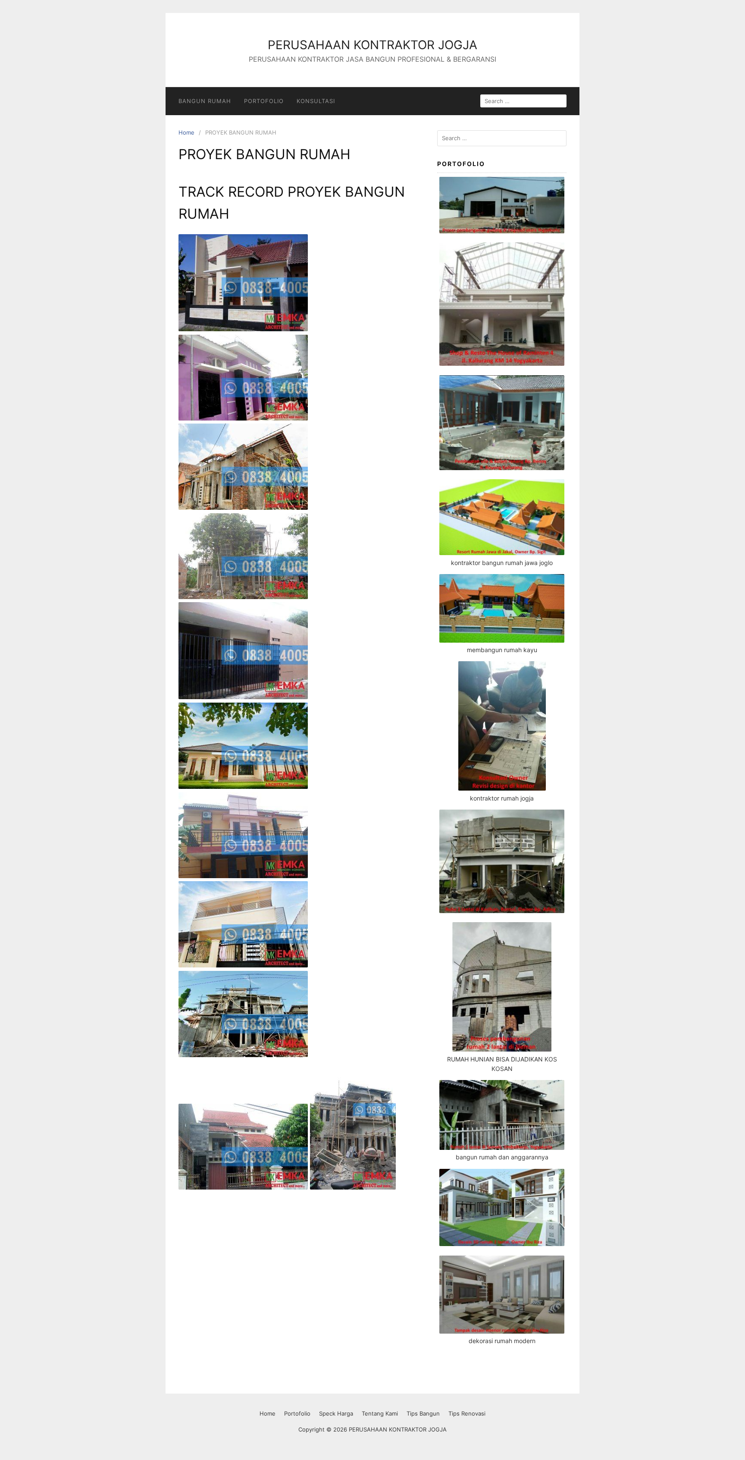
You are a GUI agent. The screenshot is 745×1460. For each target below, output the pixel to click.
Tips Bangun (423, 1413)
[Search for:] (502, 138)
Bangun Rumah (204, 100)
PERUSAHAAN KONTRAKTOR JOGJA (372, 45)
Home (186, 132)
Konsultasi (316, 100)
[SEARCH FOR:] (523, 100)
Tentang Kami (380, 1413)
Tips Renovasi (466, 1413)
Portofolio (264, 100)
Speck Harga (336, 1413)
